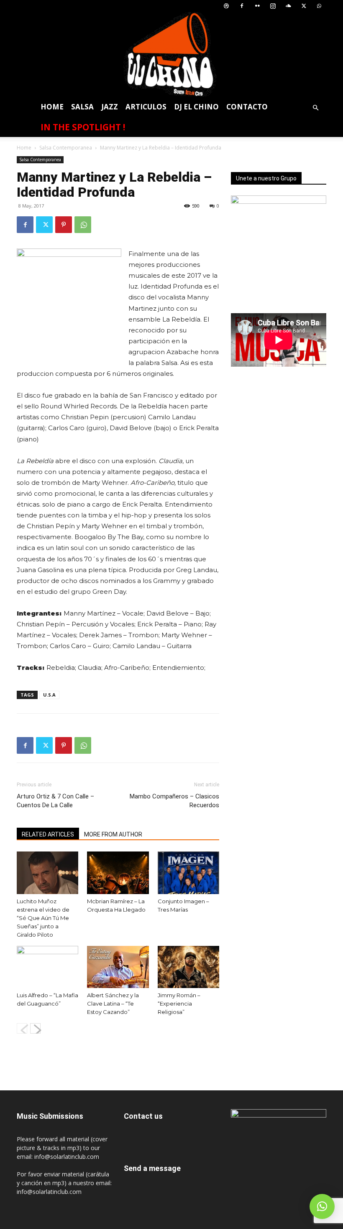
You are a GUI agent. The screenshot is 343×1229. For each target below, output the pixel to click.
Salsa (82, 106)
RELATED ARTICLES (48, 834)
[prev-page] (22, 1028)
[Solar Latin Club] (171, 54)
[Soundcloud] (288, 6)
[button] (315, 108)
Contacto (247, 106)
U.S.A (49, 695)
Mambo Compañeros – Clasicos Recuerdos (174, 801)
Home (52, 106)
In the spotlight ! (83, 127)
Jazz (109, 106)
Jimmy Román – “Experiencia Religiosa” (179, 1003)
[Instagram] (273, 6)
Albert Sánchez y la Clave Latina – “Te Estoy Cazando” (113, 1003)
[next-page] (35, 1028)
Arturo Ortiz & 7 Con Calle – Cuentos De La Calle (55, 801)
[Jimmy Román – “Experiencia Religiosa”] (188, 967)
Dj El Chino (196, 106)
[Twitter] (304, 6)
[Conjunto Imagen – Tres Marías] (188, 872)
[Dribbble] (226, 6)
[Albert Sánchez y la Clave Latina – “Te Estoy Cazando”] (117, 967)
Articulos (145, 106)
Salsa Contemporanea (65, 147)
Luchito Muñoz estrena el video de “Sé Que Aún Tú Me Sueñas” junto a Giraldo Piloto (43, 918)
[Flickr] (257, 6)
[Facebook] (242, 6)
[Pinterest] (63, 224)
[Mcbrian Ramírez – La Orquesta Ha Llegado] (117, 872)
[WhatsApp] (319, 6)
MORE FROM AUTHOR (113, 834)
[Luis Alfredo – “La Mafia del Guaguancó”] (47, 967)
